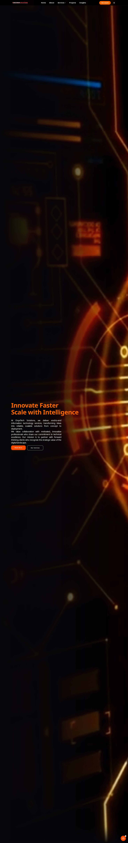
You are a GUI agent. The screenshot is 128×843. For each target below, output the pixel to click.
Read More (18, 447)
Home (43, 3)
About (51, 3)
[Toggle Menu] (114, 2)
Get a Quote (105, 3)
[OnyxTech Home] (20, 3)
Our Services (35, 448)
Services (61, 3)
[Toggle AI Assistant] (123, 838)
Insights (82, 3)
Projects (72, 3)
